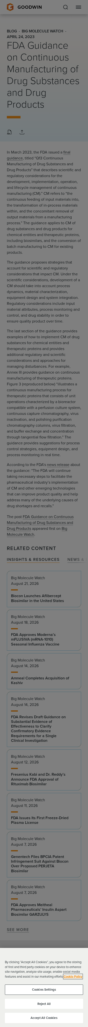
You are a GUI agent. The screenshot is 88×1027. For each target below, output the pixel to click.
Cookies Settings (44, 989)
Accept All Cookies (44, 1017)
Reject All (44, 1003)
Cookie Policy (73, 976)
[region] (44, 987)
